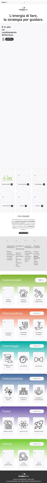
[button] (25, 3)
